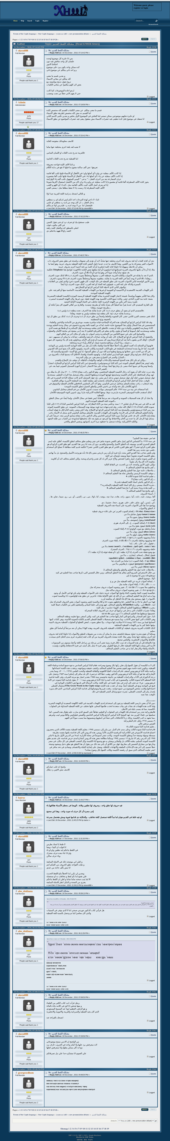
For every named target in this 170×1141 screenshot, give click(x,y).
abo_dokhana (25, 891)
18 (51, 39)
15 (44, 39)
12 (38, 39)
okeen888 (23, 50)
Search (29, 21)
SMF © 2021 (83, 1135)
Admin (21, 102)
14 (42, 39)
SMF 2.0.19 (72, 1135)
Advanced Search (153, 24)
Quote (153, 52)
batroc (21, 797)
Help (22, 21)
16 (47, 39)
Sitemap (64, 1129)
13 (40, 39)
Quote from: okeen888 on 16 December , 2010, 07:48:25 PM (61, 899)
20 (56, 39)
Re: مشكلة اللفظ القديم (58, 50)
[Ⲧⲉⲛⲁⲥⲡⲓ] (28, 127)
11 (87, 1129)
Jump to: (114, 1121)
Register (45, 21)
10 (33, 39)
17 (49, 39)
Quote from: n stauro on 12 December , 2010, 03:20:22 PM (61, 939)
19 (54, 39)
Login (37, 21)
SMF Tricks (89, 1137)
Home (15, 21)
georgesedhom (26, 1072)
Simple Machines (95, 1135)
